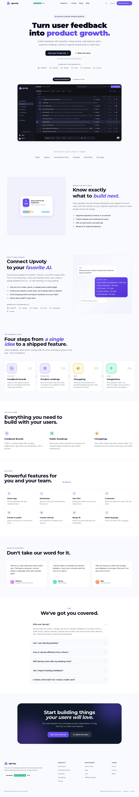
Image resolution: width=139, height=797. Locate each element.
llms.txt (132, 791)
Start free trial (123, 3)
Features (64, 3)
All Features (62, 766)
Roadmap (61, 774)
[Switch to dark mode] (106, 3)
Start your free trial (58, 735)
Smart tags (12, 498)
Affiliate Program (90, 777)
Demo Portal (89, 766)
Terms (114, 766)
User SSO (76, 498)
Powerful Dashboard (61, 79)
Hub (86, 774)
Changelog (62, 777)
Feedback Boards (64, 770)
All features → (68, 482)
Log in (112, 3)
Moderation (45, 498)
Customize (109, 498)
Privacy (114, 770)
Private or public (14, 518)
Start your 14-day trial (57, 53)
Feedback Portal (79, 79)
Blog (87, 3)
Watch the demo (84, 53)
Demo (81, 3)
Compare (126, 791)
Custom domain (47, 518)
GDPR (114, 774)
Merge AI (76, 518)
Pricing (73, 3)
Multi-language (111, 518)
